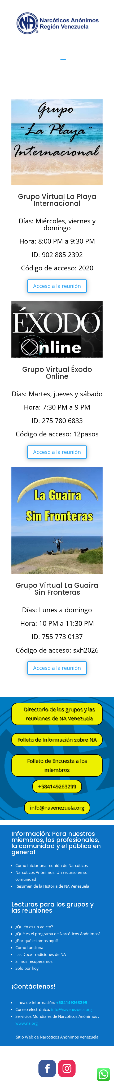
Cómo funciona (29, 947)
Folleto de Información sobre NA (57, 739)
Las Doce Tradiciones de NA (40, 954)
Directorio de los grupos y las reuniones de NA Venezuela (59, 714)
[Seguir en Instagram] (67, 1068)
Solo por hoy (27, 968)
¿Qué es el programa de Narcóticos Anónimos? (57, 933)
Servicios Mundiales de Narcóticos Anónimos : (57, 1016)
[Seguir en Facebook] (47, 1068)
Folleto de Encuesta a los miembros (57, 765)
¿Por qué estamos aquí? (36, 940)
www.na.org (26, 1023)
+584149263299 (57, 786)
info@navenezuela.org (57, 807)
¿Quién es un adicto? (34, 926)
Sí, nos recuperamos (33, 961)
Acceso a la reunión (57, 286)
